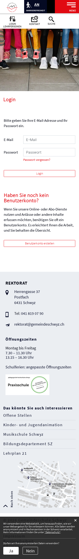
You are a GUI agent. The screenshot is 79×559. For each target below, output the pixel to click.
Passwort (11, 152)
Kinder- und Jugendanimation (33, 424)
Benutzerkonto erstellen (39, 243)
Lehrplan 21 (15, 453)
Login (39, 173)
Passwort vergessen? (36, 160)
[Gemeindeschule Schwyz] (12, 7)
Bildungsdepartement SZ (28, 443)
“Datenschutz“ (52, 532)
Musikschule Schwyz (23, 434)
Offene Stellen (17, 415)
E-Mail (8, 139)
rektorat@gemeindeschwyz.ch (39, 324)
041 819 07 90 (32, 313)
